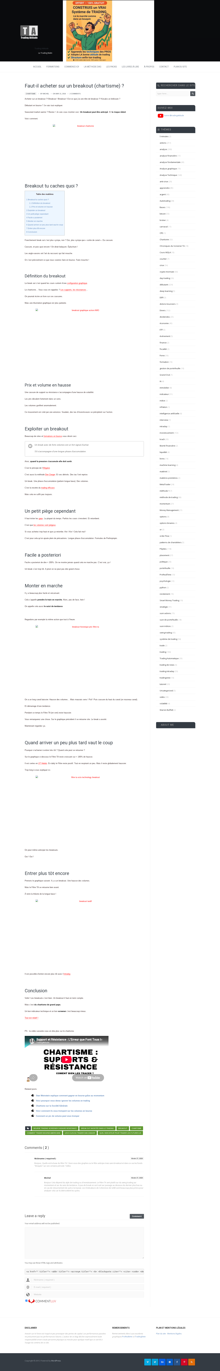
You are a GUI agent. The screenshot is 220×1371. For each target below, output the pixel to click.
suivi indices (165, 626)
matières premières (169, 478)
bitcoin (163, 213)
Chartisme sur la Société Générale (51, 1106)
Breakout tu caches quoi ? (37, 200)
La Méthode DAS (92, 66)
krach (162, 439)
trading (163, 652)
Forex (162, 355)
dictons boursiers (168, 304)
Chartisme (30, 94)
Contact (164, 66)
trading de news (167, 664)
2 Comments (75, 94)
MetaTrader (165, 484)
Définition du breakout (39, 203)
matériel (163, 471)
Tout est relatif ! (31, 1018)
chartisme (136, 1128)
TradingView (140, 1336)
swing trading (166, 632)
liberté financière (167, 445)
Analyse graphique (168, 168)
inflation (163, 407)
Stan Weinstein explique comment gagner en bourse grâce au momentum (70, 1095)
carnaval (164, 226)
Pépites (163, 548)
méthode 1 (164, 490)
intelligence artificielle (169, 413)
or (161, 529)
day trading (165, 278)
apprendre (165, 188)
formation (164, 362)
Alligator (46, 468)
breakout (122, 1128)
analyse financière (168, 155)
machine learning (167, 465)
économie (164, 323)
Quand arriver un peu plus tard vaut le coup (44, 225)
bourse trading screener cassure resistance (55, 1128)
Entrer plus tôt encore (35, 228)
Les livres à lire (130, 66)
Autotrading (165, 200)
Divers (163, 310)
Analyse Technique (168, 175)
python (163, 587)
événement (165, 336)
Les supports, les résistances (73, 290)
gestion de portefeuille (170, 368)
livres (162, 458)
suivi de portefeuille (169, 619)
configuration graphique (77, 283)
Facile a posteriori (34, 218)
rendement (165, 594)
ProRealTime (165, 574)
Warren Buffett (166, 710)
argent (163, 194)
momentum (165, 503)
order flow (164, 536)
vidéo (162, 697)
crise (162, 265)
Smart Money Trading (169, 600)
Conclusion (31, 232)
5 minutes (164, 136)
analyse (163, 149)
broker (163, 220)
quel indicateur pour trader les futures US (120, 1133)
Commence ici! (71, 66)
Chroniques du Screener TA (172, 246)
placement (164, 555)
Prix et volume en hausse (41, 207)
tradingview (165, 677)
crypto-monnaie (167, 271)
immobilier (164, 387)
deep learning (166, 291)
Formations (52, 66)
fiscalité (163, 349)
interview (164, 420)
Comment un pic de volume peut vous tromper (57, 1116)
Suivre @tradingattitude (174, 115)
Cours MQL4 (165, 252)
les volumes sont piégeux (45, 525)
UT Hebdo (42, 763)
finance (163, 342)
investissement (167, 432)
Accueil (37, 66)
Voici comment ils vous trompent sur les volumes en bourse (64, 1111)
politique (164, 561)
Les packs (111, 66)
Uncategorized (166, 690)
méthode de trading (169, 497)
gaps (41, 518)
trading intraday (167, 671)
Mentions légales (174, 1333)
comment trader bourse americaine (43, 1133)
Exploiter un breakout (35, 210)
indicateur (164, 394)
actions (163, 142)
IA (160, 381)
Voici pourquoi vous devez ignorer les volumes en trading (63, 1101)
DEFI (161, 297)
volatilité (163, 703)
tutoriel (163, 684)
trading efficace (47, 488)
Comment (137, 1216)
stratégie (164, 606)
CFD (161, 233)
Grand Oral (165, 374)
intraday (67, 974)
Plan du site (180, 66)
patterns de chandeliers (171, 542)
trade (162, 645)
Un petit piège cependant (37, 214)
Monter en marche (34, 221)
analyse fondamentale (170, 162)
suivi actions (165, 613)
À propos (149, 66)
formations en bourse (53, 436)
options (163, 516)
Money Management (169, 510)
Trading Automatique (169, 658)
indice (162, 400)
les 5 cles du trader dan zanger (80, 1133)
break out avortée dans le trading (97, 1128)
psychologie (165, 581)
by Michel (44, 94)
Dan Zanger (50, 474)
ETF (161, 329)
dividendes (165, 316)
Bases (162, 207)
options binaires (167, 523)
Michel (47, 1177)
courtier (163, 258)
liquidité (163, 452)
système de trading (168, 639)
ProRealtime (127, 1336)
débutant (164, 284)
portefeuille (165, 568)
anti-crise (164, 181)
